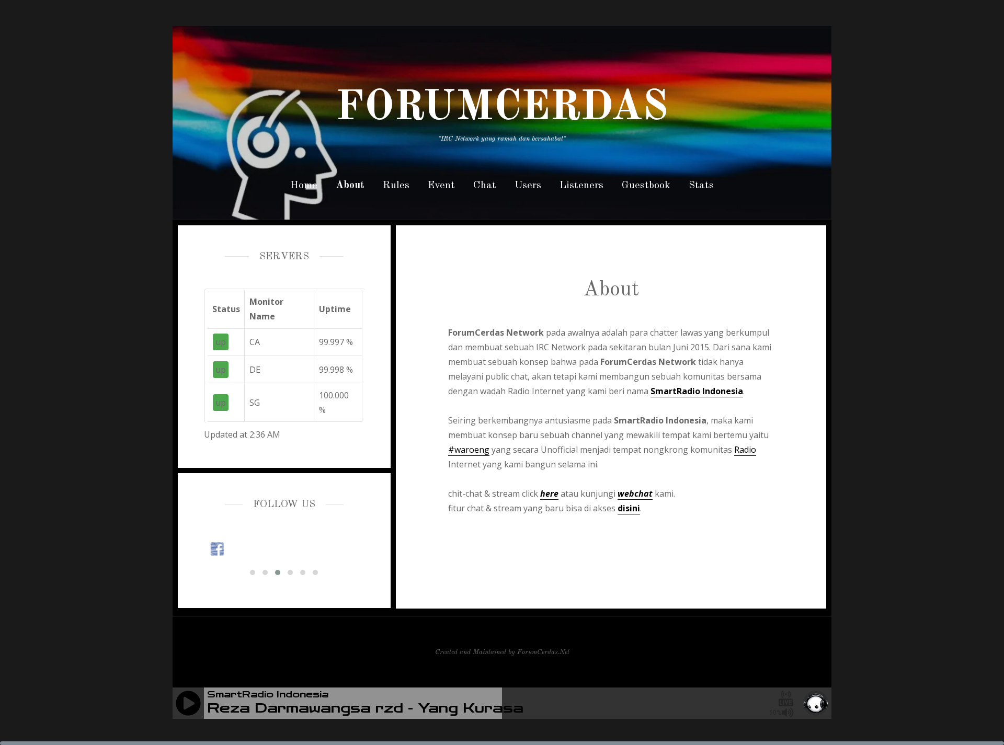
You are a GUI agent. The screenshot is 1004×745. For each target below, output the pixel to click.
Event (441, 185)
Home (303, 185)
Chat (484, 185)
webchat (635, 493)
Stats (701, 185)
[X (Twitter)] (284, 549)
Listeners (581, 185)
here (549, 493)
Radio (745, 449)
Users (528, 185)
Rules (396, 185)
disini (629, 508)
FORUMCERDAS (502, 108)
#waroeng (468, 449)
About (350, 185)
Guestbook (646, 185)
